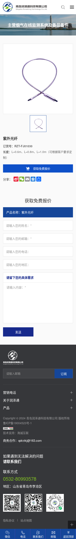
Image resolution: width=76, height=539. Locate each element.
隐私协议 (8, 520)
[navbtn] (72, 7)
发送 (18, 332)
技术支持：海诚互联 (16, 433)
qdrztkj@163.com (30, 440)
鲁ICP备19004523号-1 (17, 423)
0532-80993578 (19, 478)
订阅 (64, 373)
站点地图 (26, 520)
